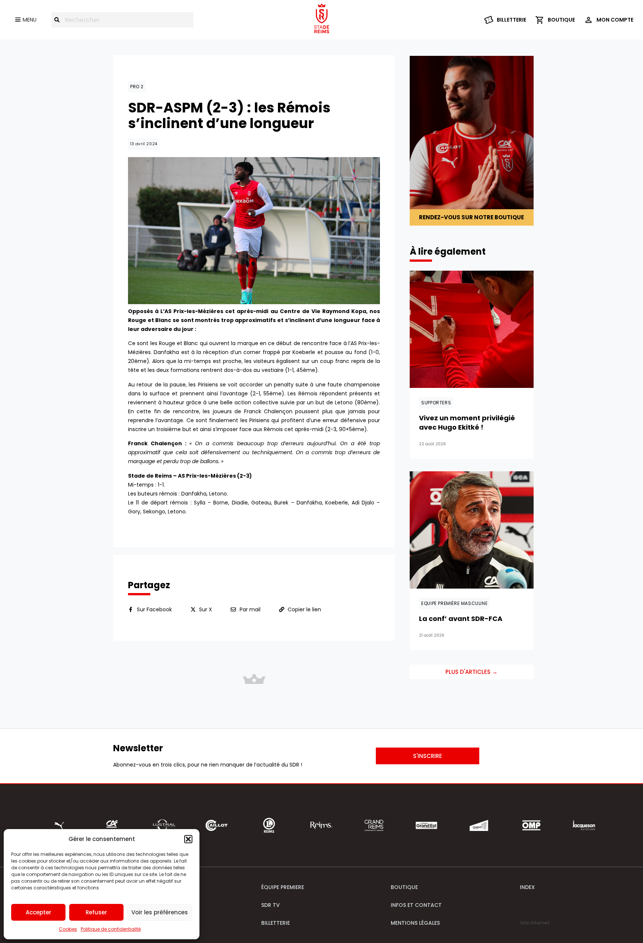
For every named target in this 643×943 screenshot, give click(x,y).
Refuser (96, 912)
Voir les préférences (159, 912)
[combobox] (122, 20)
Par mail (250, 609)
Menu (29, 19)
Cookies (68, 929)
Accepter (38, 912)
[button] (188, 839)
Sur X (205, 609)
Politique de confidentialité (111, 929)
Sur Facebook (154, 609)
